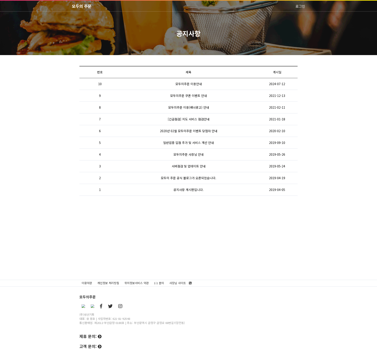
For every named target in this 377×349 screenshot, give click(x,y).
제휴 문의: (88, 336)
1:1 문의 (159, 283)
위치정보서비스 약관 (136, 283)
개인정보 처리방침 (108, 283)
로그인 (300, 6)
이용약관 (87, 283)
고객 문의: (88, 346)
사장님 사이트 (177, 283)
